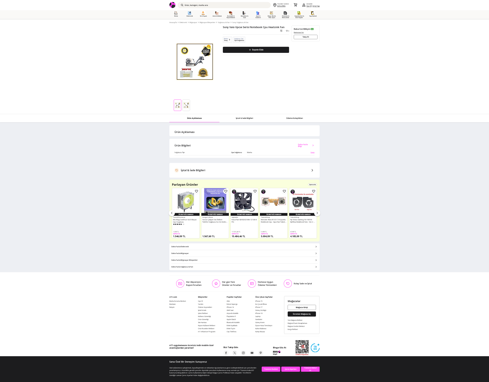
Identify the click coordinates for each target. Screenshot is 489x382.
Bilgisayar (193, 22)
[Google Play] (193, 353)
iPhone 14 (230, 307)
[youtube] (252, 354)
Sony (313, 152)
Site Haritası (202, 323)
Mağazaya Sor (299, 32)
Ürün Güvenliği (203, 319)
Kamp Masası (260, 332)
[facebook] (226, 354)
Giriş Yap (316, 6)
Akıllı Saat (230, 310)
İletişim (171, 307)
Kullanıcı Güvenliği (204, 316)
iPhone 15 (258, 301)
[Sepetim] (295, 5)
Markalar (172, 304)
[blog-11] (279, 353)
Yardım (200, 304)
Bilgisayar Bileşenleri (207, 22)
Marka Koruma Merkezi (177, 301)
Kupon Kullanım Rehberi (206, 326)
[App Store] (177, 353)
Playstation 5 (231, 316)
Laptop (258, 316)
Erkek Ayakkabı (232, 326)
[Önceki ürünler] (172, 213)
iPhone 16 (258, 313)
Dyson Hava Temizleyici (263, 326)
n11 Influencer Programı (206, 332)
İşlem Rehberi (203, 313)
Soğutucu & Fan (224, 22)
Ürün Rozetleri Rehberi (206, 329)
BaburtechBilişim (302, 29)
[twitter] (234, 354)
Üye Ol (309, 6)
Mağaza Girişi (302, 307)
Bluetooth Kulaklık (233, 323)
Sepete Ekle (257, 50)
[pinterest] (260, 354)
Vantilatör (258, 319)
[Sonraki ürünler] (317, 213)
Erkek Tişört (231, 329)
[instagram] (243, 354)
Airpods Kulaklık (232, 313)
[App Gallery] (207, 353)
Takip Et (306, 37)
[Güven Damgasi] (315, 348)
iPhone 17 (258, 307)
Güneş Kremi (259, 323)
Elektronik (183, 22)
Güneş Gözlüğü (260, 310)
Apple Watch (231, 319)
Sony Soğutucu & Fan (240, 22)
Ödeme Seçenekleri (205, 307)
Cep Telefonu (231, 332)
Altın (228, 301)
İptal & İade (202, 310)
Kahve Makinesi (260, 329)
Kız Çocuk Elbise (261, 304)
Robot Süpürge (232, 304)
